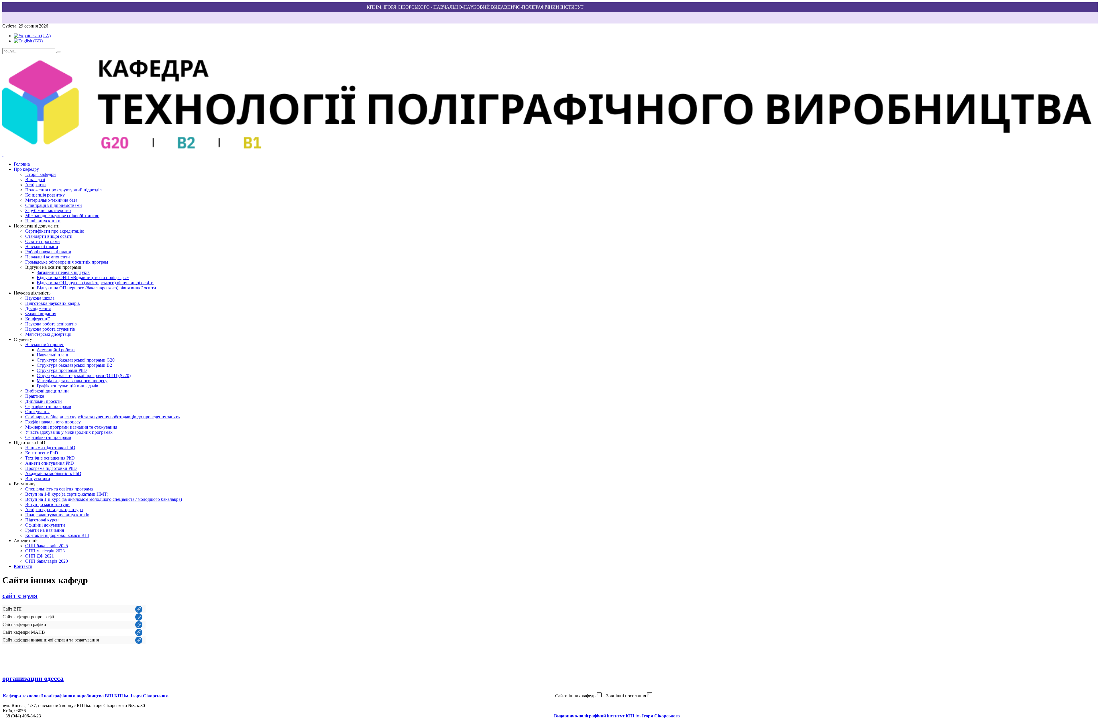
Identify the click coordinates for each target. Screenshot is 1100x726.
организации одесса (33, 678)
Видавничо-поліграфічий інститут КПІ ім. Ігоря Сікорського (617, 715)
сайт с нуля (20, 595)
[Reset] (58, 52)
